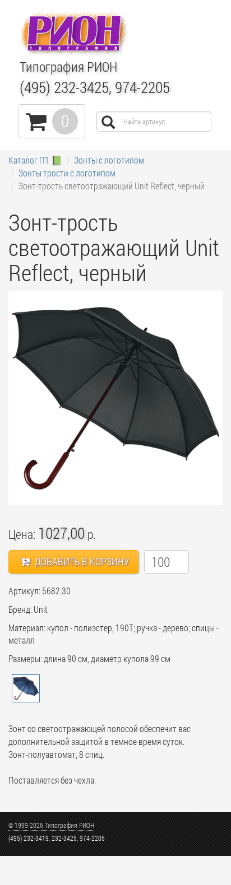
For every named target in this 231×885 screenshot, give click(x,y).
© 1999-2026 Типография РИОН (51, 825)
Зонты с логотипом (109, 160)
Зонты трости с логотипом (67, 173)
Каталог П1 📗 (35, 160)
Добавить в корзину (81, 561)
